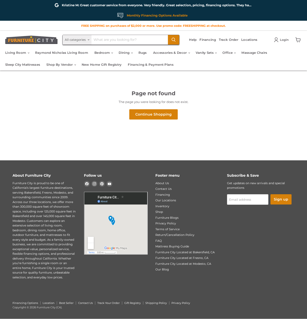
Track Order (228, 40)
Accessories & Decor (170, 53)
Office (227, 53)
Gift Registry (132, 303)
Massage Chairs (254, 53)
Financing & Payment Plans (151, 65)
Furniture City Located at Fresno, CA (181, 258)
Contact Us (163, 189)
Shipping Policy (156, 303)
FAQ (158, 241)
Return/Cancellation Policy (174, 235)
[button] (282, 39)
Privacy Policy (165, 223)
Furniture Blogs (167, 218)
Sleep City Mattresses (22, 65)
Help (193, 40)
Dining (124, 53)
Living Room (16, 53)
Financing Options (25, 303)
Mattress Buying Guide (172, 246)
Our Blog (162, 269)
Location (49, 303)
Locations (249, 40)
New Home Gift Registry (102, 65)
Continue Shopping (153, 114)
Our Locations (165, 200)
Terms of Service (167, 229)
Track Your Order (108, 303)
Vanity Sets (205, 53)
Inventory (162, 206)
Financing (207, 40)
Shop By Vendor (60, 65)
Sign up (281, 199)
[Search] (173, 40)
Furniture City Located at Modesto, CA (183, 264)
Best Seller (66, 303)
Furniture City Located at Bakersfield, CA (185, 252)
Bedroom (102, 53)
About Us (162, 183)
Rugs (142, 53)
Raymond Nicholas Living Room (61, 53)
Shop (159, 212)
